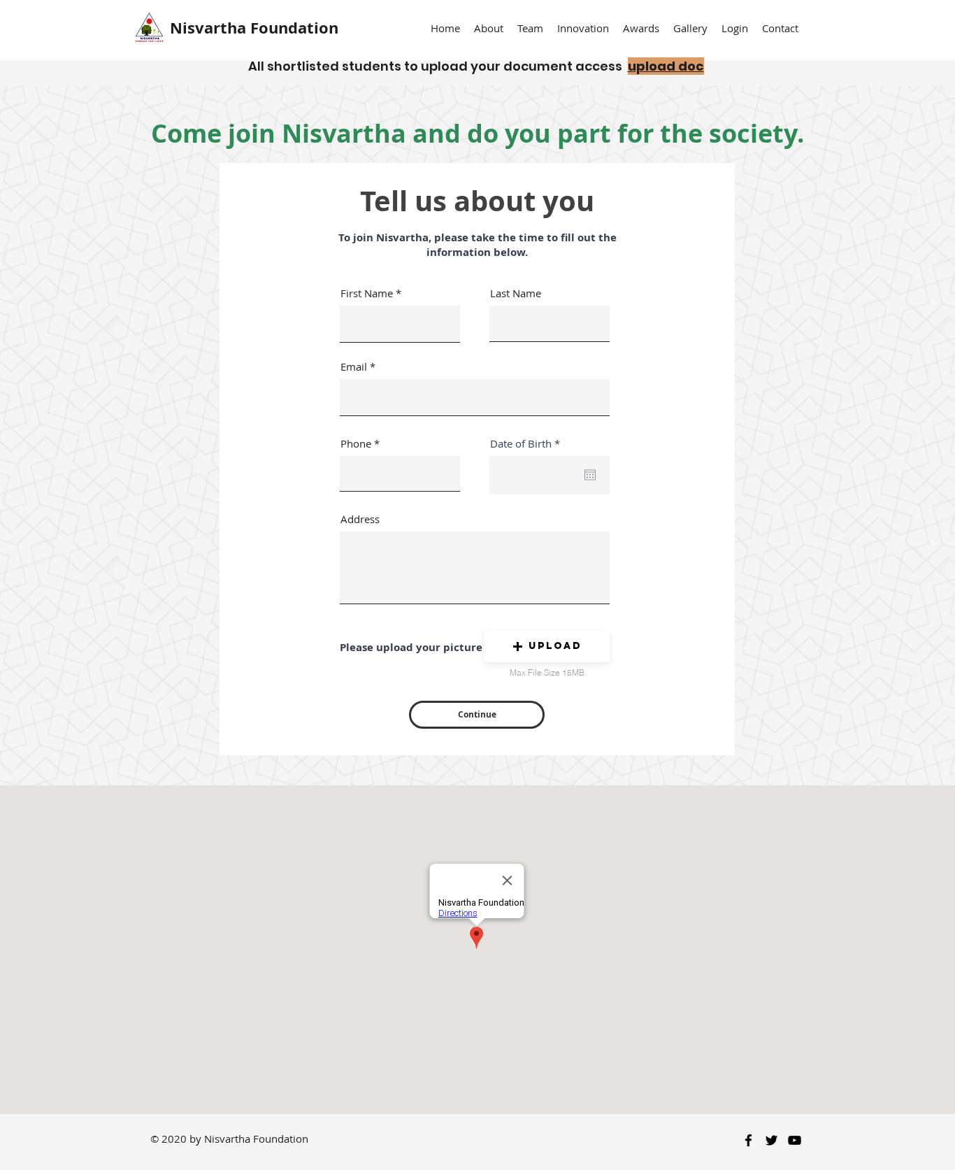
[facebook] (748, 1140)
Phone (355, 443)
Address (360, 519)
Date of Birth (528, 443)
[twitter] (771, 1140)
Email (353, 367)
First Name (366, 293)
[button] (530, 28)
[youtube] (795, 1140)
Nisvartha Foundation (254, 27)
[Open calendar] (590, 474)
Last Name (515, 293)
